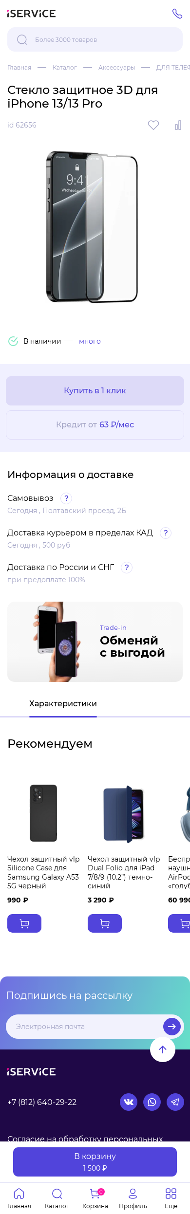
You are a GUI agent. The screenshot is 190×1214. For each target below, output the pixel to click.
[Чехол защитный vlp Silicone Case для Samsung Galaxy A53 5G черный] (43, 813)
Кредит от (95, 424)
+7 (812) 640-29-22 (41, 1102)
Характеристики (63, 703)
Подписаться (172, 1026)
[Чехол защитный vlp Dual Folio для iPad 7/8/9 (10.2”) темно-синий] (124, 813)
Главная (19, 67)
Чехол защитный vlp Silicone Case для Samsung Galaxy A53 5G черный (43, 872)
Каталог (65, 67)
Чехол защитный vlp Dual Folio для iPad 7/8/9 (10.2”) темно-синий (124, 872)
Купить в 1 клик (95, 390)
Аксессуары (116, 67)
